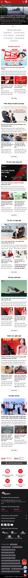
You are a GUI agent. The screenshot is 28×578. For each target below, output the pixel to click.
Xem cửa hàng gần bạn (15, 463)
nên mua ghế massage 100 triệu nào (11, 560)
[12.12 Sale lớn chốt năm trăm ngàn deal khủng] (14, 57)
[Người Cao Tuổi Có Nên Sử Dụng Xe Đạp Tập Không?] (7, 254)
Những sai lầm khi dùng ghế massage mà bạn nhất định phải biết (7, 145)
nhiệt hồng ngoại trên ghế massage (11, 571)
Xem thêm (14, 98)
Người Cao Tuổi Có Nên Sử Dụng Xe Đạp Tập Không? (6, 261)
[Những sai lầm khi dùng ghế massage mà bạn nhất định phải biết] (7, 137)
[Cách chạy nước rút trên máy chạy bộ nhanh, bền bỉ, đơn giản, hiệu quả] (20, 196)
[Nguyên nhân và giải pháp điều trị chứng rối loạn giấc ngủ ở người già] (7, 370)
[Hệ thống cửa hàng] (25, 567)
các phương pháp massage (18, 568)
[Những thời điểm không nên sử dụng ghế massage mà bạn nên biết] (14, 346)
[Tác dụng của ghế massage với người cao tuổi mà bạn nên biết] (20, 137)
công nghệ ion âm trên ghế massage (11, 563)
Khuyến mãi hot (8, 32)
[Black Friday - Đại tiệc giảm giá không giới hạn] (7, 80)
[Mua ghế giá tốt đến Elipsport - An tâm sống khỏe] (20, 429)
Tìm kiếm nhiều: (5, 544)
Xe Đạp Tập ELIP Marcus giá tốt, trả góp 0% (19, 261)
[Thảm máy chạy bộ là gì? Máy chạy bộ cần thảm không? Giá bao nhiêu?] (7, 196)
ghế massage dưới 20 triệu (8, 555)
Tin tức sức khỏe (8, 38)
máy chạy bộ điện (6, 547)
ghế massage (13, 544)
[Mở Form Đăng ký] (24, 562)
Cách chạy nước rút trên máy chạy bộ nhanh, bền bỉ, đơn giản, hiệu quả (19, 203)
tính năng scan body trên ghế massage (11, 566)
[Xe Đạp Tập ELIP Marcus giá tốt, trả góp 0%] (20, 254)
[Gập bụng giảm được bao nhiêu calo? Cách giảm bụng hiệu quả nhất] (20, 311)
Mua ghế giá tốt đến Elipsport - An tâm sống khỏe (20, 436)
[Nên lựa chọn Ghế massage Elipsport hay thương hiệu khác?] (14, 114)
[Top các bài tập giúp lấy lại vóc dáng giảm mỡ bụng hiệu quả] (7, 311)
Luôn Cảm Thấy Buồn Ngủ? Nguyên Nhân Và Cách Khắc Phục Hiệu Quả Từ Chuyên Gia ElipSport (20, 378)
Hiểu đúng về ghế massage (14, 30)
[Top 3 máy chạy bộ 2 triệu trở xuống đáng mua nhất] (14, 173)
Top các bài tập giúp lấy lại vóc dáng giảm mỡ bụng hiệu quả (7, 318)
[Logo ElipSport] (7, 1)
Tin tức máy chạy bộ (19, 32)
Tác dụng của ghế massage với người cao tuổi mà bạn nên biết (20, 145)
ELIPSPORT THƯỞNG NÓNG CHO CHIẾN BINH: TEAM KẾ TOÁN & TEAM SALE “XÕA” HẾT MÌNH (7, 437)
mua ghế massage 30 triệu (8, 558)
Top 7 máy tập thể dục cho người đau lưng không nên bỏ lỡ (12, 242)
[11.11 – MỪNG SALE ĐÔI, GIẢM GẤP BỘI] (20, 80)
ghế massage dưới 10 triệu (8, 549)
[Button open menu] (2, 2)
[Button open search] (23, 2)
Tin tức (9, 5)
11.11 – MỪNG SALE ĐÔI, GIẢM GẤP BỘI (20, 86)
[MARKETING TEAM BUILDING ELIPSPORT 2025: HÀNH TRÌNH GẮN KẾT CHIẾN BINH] (14, 406)
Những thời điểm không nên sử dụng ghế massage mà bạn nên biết (13, 357)
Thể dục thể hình (20, 35)
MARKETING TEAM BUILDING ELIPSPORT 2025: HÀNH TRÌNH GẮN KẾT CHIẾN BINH (13, 417)
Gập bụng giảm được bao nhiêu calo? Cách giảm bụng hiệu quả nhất (20, 319)
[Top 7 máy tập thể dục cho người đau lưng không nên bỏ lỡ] (14, 231)
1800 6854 (4, 511)
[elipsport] (5, 532)
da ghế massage (6, 568)
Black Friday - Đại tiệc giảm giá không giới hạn (7, 87)
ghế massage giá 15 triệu (8, 552)
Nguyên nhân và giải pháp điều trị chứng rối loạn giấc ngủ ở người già (6, 377)
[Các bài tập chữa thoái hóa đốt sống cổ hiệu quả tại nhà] (14, 288)
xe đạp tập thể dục (17, 547)
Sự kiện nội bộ (14, 40)
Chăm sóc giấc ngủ (19, 38)
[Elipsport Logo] (14, 493)
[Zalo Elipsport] (25, 571)
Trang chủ (3, 5)
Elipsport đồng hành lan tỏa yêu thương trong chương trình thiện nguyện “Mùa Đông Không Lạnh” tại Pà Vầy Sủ (13, 17)
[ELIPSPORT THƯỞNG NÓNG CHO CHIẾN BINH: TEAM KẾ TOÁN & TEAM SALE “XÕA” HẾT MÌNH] (7, 429)
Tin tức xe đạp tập (8, 35)
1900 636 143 (18, 511)
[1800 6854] (25, 575)
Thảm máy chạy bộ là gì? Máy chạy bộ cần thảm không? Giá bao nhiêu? (7, 203)
